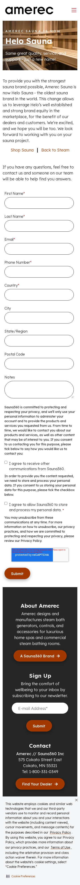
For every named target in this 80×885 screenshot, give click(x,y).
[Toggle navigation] (74, 10)
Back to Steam (55, 150)
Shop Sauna (22, 150)
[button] (20, 876)
